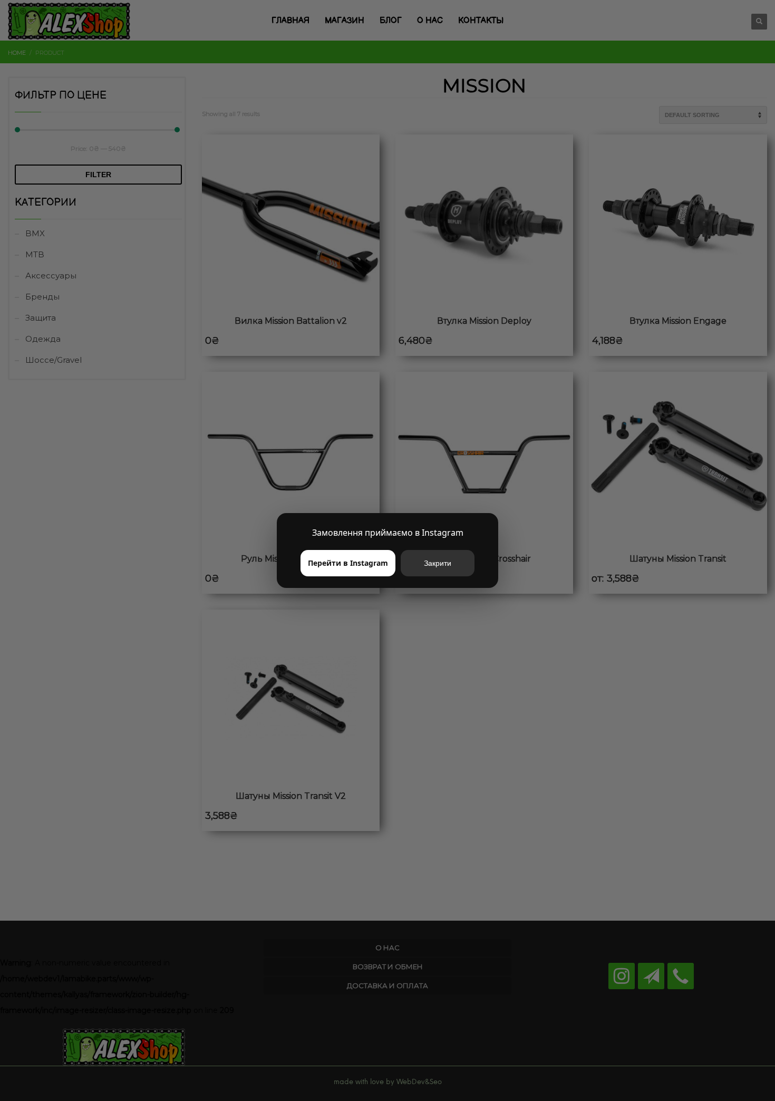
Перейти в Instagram (348, 563)
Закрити (437, 563)
